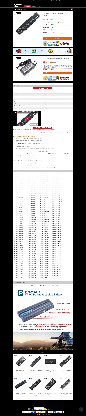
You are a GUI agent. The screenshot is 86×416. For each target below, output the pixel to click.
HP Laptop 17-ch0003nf (18, 189)
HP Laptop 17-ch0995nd (44, 245)
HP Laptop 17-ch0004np (31, 191)
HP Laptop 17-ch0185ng (44, 225)
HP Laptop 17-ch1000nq (31, 249)
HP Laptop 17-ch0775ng (56, 235)
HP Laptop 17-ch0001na (44, 179)
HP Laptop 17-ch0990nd (31, 245)
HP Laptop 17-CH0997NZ (18, 247)
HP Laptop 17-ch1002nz (56, 253)
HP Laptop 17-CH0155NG (31, 223)
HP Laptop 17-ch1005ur (44, 259)
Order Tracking (51, 0)
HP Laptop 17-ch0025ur (44, 213)
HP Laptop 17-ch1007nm (31, 261)
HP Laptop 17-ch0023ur (56, 211)
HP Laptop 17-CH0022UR (44, 211)
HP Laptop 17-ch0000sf (31, 179)
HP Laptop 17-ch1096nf (18, 269)
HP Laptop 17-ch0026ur (56, 213)
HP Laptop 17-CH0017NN (18, 207)
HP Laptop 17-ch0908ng (44, 241)
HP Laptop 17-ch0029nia (31, 215)
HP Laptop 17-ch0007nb (44, 195)
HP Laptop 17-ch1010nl (56, 263)
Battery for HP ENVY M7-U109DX (21, 371)
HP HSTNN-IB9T (30, 285)
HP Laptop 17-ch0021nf (56, 209)
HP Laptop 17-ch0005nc (56, 191)
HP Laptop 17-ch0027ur (18, 215)
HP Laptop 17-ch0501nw (31, 231)
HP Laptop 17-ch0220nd (18, 227)
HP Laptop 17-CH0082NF (31, 219)
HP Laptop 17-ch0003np (31, 189)
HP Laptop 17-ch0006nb (44, 193)
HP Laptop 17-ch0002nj (31, 185)
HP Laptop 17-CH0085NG (44, 219)
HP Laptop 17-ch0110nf (18, 223)
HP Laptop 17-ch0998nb (31, 247)
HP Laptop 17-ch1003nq (44, 255)
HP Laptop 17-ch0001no (44, 181)
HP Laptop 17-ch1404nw (18, 273)
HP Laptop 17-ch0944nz (56, 241)
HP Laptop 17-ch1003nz (18, 257)
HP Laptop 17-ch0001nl (18, 181)
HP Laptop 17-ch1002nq (44, 253)
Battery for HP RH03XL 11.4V (35, 393)
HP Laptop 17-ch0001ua (44, 183)
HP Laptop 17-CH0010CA (57, 199)
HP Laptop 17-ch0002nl (44, 185)
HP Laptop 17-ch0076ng (56, 217)
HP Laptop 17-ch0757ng (44, 235)
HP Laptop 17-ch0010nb (18, 201)
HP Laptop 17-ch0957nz (31, 243)
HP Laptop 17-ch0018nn (44, 207)
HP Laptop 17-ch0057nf (18, 217)
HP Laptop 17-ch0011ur (18, 203)
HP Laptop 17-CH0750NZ (31, 235)
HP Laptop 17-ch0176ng (18, 225)
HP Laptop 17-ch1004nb (44, 257)
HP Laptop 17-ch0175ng (56, 223)
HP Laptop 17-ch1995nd (31, 277)
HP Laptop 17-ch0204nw (56, 225)
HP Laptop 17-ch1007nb (18, 261)
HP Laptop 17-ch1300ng (31, 271)
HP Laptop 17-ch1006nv (56, 259)
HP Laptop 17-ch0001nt (18, 183)
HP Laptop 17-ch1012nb (56, 265)
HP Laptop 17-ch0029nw (44, 215)
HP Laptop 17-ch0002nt (18, 187)
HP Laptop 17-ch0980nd (18, 245)
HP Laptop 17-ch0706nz (18, 235)
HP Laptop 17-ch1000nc (56, 247)
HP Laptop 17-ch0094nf (56, 219)
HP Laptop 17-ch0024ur (31, 213)
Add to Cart (57, 38)
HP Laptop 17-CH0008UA (44, 197)
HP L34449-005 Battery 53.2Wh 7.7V (65, 394)
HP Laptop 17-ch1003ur (31, 257)
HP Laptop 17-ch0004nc (18, 191)
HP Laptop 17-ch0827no (18, 239)
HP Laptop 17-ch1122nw (44, 269)
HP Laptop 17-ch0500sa (18, 231)
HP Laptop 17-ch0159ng (44, 223)
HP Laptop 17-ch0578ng (18, 233)
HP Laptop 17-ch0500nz (56, 229)
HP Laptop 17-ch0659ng (44, 233)
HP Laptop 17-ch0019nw (31, 209)
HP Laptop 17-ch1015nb (18, 267)
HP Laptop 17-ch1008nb (56, 261)
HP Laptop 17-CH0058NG (31, 217)
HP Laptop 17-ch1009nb (31, 263)
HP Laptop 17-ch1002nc (18, 253)
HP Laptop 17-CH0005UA (31, 193)
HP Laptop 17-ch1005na (18, 259)
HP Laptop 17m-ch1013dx (44, 277)
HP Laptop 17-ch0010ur (44, 201)
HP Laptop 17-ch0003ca (44, 187)
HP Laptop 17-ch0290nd (44, 227)
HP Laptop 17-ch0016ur (56, 205)
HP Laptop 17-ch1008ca (44, 261)
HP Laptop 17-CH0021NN (18, 211)
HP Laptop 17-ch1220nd (56, 269)
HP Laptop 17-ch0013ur (56, 203)
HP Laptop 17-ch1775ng (31, 275)
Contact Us (58, 0)
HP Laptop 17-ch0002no (56, 185)
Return (38, 405)
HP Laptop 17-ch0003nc (56, 187)
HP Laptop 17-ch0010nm (31, 201)
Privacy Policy (56, 405)
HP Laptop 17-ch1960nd (44, 275)
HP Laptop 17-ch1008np (18, 263)
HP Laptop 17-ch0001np (56, 181)
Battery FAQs (63, 405)
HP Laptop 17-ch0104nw (31, 221)
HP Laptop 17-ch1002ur (18, 255)
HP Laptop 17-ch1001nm (18, 251)
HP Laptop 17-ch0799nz (56, 237)
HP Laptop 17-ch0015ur (44, 205)
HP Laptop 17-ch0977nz (56, 243)
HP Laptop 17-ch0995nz (56, 245)
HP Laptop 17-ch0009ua (31, 199)
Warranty (42, 405)
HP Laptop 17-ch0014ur (18, 205)
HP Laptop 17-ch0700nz (56, 233)
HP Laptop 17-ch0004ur (44, 191)
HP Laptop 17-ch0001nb (56, 179)
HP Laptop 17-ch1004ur (56, 257)
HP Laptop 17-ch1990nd (18, 277)
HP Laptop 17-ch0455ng (18, 229)
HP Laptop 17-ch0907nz (31, 241)
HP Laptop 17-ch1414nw (31, 273)
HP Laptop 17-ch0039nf (56, 215)
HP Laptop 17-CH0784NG (44, 237)
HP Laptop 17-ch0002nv (31, 187)
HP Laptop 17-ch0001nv (31, 183)
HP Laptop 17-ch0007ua (56, 195)
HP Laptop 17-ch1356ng (56, 271)
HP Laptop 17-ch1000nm (18, 249)
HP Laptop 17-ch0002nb (56, 183)
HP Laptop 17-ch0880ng (44, 239)
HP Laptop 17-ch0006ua (18, 195)
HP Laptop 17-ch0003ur (56, 189)
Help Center (41, 6)
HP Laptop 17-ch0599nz (31, 233)
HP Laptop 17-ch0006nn (56, 193)
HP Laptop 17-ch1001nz (44, 251)
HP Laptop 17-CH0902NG (57, 239)
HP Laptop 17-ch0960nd (44, 243)
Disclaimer (69, 405)
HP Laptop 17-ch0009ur (44, 199)
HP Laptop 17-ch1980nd (56, 275)
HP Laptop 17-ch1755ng (18, 275)
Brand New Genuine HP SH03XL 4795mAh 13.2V (50, 394)
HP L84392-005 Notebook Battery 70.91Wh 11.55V (65, 371)
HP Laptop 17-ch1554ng (56, 273)
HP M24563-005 (55, 285)
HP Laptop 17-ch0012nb (31, 203)
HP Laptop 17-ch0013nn (44, 203)
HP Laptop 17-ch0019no (18, 209)
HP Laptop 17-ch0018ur (56, 207)
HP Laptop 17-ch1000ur (56, 249)
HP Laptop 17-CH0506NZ (44, 231)
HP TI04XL (16, 285)
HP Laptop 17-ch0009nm (56, 197)
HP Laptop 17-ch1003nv (56, 255)
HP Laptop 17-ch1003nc (31, 255)
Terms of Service (49, 405)
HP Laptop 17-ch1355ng (44, 271)
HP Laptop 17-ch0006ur (31, 195)
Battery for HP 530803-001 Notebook (20, 394)
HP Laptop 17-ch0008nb (31, 197)
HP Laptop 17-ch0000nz (18, 179)
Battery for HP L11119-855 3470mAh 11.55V (50, 371)
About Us (35, 0)
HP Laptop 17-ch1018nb (44, 267)
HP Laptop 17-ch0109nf (56, 221)
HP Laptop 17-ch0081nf (18, 219)
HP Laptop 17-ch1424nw (44, 273)
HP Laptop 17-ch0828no (31, 239)
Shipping (45, 0)
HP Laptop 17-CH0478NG (31, 229)
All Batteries (27, 6)
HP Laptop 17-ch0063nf (44, 217)
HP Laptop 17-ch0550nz (56, 231)
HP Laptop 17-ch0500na (44, 229)
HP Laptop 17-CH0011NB (57, 201)
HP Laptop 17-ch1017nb (31, 267)
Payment (40, 0)
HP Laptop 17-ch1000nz (44, 249)
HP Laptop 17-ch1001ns (31, 251)
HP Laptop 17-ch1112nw (31, 269)
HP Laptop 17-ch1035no (56, 267)
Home (15, 9)
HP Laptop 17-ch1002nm (31, 253)
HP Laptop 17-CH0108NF (44, 221)
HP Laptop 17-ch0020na (44, 209)
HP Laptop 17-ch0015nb (31, 205)
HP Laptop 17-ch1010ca (44, 263)
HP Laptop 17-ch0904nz (18, 241)
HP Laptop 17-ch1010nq (18, 265)
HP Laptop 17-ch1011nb (31, 265)
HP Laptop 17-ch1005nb (31, 259)
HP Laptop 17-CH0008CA (18, 197)
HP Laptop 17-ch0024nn (18, 213)
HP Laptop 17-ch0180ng (31, 225)
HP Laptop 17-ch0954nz (18, 243)
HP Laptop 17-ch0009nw (18, 199)
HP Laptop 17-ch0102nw (18, 221)
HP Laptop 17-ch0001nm (31, 181)
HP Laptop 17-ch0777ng (18, 237)
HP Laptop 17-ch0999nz (44, 247)
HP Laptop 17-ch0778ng (31, 237)
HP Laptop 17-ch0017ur (31, 207)
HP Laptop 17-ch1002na (56, 251)
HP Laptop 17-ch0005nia (18, 193)
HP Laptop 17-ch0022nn (31, 211)
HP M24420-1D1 (43, 285)
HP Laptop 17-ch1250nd (18, 271)
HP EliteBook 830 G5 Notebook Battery (35, 371)
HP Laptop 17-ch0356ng (56, 227)
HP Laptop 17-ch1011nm (44, 265)
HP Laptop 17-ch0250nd (31, 227)
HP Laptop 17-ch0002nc (18, 185)
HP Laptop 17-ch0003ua (44, 189)
